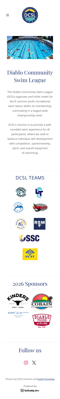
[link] (30, 15)
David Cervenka (45, 379)
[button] (8, 15)
